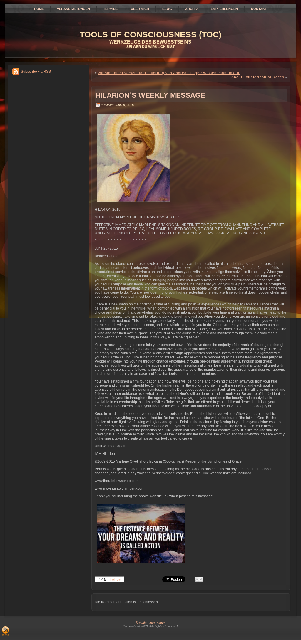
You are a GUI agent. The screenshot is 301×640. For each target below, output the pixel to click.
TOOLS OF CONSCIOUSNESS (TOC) (150, 34)
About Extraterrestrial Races (257, 77)
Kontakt (141, 622)
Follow (115, 579)
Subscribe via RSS (36, 71)
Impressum (157, 622)
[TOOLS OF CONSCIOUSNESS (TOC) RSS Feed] (5, 631)
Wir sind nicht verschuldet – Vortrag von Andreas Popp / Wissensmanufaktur (169, 73)
